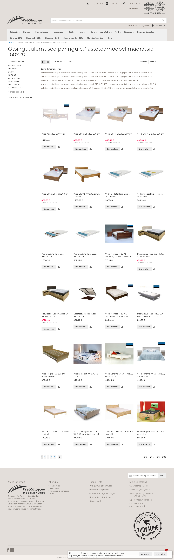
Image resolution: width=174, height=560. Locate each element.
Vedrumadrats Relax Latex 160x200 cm (85, 255)
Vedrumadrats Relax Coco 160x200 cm (53, 255)
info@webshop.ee (144, 500)
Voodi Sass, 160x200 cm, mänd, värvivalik (55, 432)
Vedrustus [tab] (14, 78)
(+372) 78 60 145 (97, 4)
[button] (58, 146)
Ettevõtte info (137, 504)
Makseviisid (55, 486)
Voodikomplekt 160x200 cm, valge (86, 375)
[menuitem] (14, 32)
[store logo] (24, 23)
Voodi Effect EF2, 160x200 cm (118, 134)
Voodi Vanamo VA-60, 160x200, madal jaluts (151, 375)
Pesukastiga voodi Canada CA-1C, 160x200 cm (150, 255)
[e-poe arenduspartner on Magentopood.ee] (166, 550)
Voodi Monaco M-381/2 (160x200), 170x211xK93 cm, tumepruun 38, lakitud (119, 255)
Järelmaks (54, 488)
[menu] (87, 35)
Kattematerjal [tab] (16, 88)
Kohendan (145, 554)
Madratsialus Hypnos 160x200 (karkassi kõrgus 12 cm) (150, 315)
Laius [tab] (11, 72)
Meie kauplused (138, 506)
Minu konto (133, 25)
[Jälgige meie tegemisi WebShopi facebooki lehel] (8, 551)
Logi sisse (145, 25)
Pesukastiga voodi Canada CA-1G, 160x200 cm (55, 315)
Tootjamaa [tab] (14, 84)
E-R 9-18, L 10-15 (133, 4)
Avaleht (11, 42)
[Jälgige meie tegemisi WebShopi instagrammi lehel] (12, 551)
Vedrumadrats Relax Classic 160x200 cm (117, 195)
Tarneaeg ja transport (59, 491)
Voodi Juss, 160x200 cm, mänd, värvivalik (119, 432)
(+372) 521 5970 (115, 4)
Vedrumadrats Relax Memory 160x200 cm (150, 195)
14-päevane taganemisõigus (102, 493)
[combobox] (108, 20)
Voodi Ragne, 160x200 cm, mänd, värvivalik (53, 375)
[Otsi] (162, 20)
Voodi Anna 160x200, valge (53, 134)
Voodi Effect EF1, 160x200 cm (86, 134)
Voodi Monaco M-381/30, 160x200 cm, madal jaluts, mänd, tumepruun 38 (116, 315)
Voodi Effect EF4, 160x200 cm (55, 194)
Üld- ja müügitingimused (101, 486)
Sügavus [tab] (12, 69)
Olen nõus (160, 554)
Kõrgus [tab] (12, 75)
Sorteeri (143, 62)
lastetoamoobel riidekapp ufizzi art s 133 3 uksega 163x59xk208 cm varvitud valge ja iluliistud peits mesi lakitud (89, 80)
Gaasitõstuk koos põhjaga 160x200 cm (84, 315)
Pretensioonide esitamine (101, 497)
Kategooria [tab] (14, 65)
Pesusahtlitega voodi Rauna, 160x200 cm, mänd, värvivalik (86, 432)
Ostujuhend (95, 501)
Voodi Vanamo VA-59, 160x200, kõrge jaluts (119, 375)
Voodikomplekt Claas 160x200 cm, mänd (150, 432)
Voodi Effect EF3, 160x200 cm (150, 134)
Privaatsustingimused (100, 490)
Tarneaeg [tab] (13, 81)
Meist (52, 493)
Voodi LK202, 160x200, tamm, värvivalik (86, 195)
